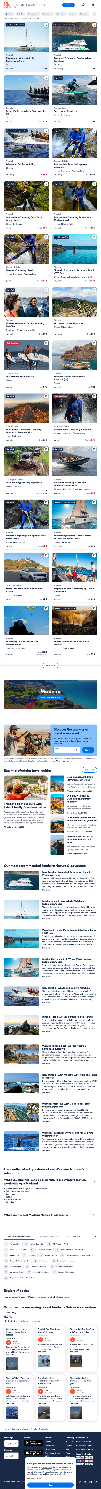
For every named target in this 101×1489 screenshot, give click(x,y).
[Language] (83, 5)
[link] (26, 47)
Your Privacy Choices (52, 1453)
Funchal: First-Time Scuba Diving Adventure (49, 1330)
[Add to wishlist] (46, 25)
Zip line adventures (14, 1199)
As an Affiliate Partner (84, 1449)
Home (6, 1429)
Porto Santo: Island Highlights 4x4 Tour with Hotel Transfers (48, 1381)
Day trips (10, 1202)
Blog (67, 1449)
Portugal (15, 1429)
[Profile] (93, 5)
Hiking (9, 1197)
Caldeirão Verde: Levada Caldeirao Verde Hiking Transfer (16, 1332)
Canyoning (10, 1194)
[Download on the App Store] (33, 1452)
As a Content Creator (84, 1445)
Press (68, 1453)
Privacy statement (62, 761)
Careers (69, 1445)
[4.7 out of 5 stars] (11, 1321)
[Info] (38, 19)
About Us (69, 1441)
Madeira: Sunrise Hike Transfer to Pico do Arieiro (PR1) (81, 1381)
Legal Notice (49, 1445)
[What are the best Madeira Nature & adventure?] (94, 1215)
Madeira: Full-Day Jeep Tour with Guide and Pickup (82, 1330)
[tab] (19, 1236)
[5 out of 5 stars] (18, 1338)
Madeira (31, 1297)
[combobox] (38, 5)
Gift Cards (70, 1457)
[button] (26, 47)
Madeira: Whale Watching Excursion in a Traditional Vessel (17, 1381)
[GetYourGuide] (7, 4)
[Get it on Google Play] (33, 1443)
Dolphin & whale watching (17, 1191)
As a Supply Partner (83, 1441)
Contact (48, 1441)
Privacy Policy (50, 1449)
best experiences (61, 1297)
